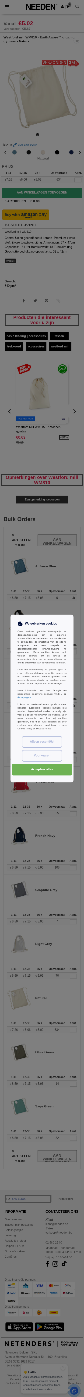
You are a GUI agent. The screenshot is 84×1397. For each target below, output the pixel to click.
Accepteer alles (42, 769)
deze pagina (24, 697)
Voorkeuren (42, 755)
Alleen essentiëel (42, 741)
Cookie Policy (25, 728)
